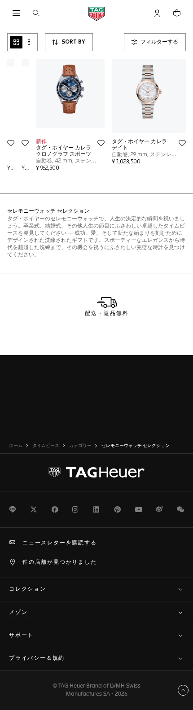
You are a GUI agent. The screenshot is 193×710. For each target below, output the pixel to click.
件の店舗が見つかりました (59, 562)
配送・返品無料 (107, 313)
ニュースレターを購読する (59, 543)
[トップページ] (96, 13)
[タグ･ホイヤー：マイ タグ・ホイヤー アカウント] (96, 472)
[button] (157, 13)
